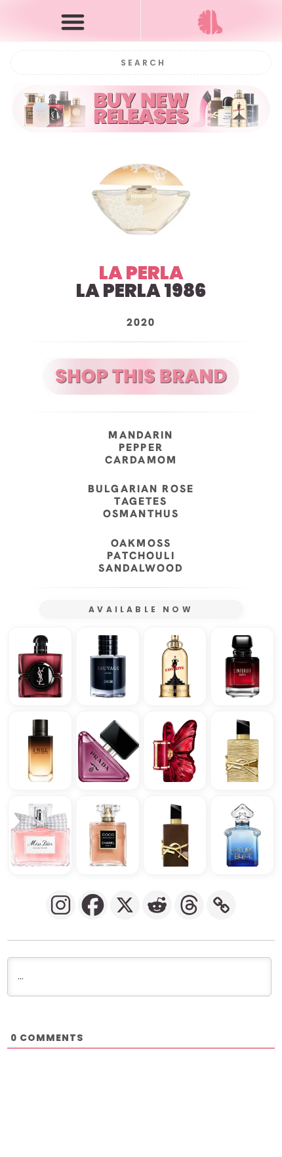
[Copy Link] (221, 905)
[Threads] (189, 905)
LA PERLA (141, 273)
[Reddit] (157, 905)
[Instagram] (60, 905)
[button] (73, 21)
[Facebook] (93, 905)
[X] (125, 905)
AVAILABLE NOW (141, 609)
